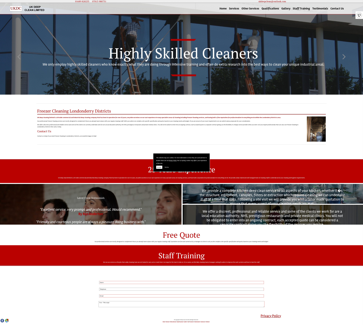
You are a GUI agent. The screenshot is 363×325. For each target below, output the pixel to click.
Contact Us (337, 8)
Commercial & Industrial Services (238, 18)
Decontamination (240, 44)
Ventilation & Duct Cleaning (238, 32)
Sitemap (207, 321)
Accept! (159, 167)
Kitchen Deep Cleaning (237, 25)
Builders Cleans (238, 39)
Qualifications (270, 8)
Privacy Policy (173, 160)
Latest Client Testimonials (91, 197)
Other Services (250, 8)
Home (223, 8)
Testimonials (320, 8)
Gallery (285, 8)
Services (234, 8)
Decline (167, 167)
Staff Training (301, 8)
